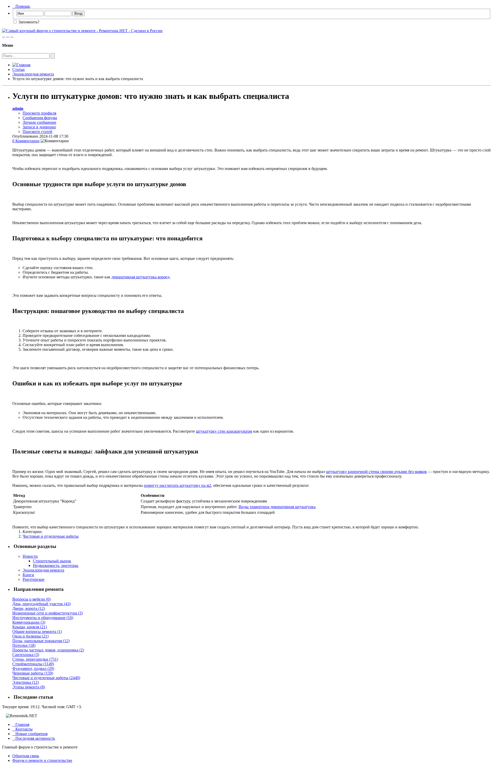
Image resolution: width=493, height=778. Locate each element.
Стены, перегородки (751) (35, 659)
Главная (20, 724)
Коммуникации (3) (28, 622)
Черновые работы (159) (32, 673)
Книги (28, 575)
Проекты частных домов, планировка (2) (48, 650)
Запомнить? (28, 22)
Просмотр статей (37, 131)
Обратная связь (25, 756)
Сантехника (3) (25, 654)
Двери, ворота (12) (28, 608)
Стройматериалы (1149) (33, 664)
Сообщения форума (40, 118)
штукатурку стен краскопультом (224, 431)
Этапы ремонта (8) (28, 687)
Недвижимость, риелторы (55, 565)
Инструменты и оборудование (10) (42, 617)
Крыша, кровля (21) (29, 627)
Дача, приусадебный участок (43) (41, 604)
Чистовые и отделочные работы (51, 536)
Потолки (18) (23, 645)
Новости (30, 556)
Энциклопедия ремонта (33, 74)
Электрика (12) (25, 682)
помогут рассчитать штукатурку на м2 (177, 485)
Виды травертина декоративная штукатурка (277, 507)
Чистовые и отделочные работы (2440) (46, 678)
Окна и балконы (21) (30, 636)
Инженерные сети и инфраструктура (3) (47, 613)
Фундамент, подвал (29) (33, 668)
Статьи (18, 69)
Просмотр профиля (39, 113)
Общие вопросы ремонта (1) (37, 631)
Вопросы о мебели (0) (31, 599)
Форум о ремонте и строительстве (42, 760)
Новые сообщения (30, 734)
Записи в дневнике (39, 127)
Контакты (22, 729)
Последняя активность (33, 738)
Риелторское (33, 579)
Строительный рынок (52, 561)
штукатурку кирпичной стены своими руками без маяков (376, 471)
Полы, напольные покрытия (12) (41, 641)
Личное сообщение (39, 122)
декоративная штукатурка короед (140, 277)
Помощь (21, 6)
